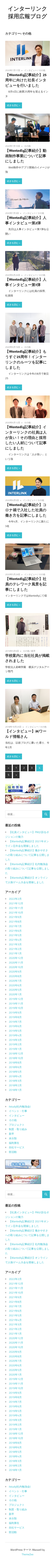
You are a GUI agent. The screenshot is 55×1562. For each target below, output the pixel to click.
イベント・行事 (18, 1111)
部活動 (13, 1152)
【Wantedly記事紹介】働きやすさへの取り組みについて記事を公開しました (27, 854)
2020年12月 (16, 958)
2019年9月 (15, 1013)
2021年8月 (15, 922)
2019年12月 (16, 999)
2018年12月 (16, 1054)
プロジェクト (16, 1125)
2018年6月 (15, 1067)
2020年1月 (15, 994)
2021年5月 (15, 935)
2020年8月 (15, 976)
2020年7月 (15, 981)
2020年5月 (15, 990)
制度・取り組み (18, 1129)
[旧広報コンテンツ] (23, 803)
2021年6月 (15, 931)
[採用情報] (23, 792)
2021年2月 (15, 949)
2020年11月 (16, 963)
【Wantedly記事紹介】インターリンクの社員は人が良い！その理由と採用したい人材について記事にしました (26, 437)
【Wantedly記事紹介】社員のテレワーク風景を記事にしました (25, 584)
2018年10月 (16, 1058)
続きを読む (12, 105)
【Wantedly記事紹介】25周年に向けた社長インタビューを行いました (26, 80)
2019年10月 (16, 1008)
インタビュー (30, 70)
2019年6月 (15, 1026)
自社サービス (16, 1147)
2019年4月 (15, 1035)
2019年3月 (15, 1040)
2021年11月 (16, 908)
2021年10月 (16, 913)
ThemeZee (27, 1554)
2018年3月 (15, 1081)
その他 (42, 70)
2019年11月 (16, 1004)
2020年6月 (15, 985)
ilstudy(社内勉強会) (19, 1107)
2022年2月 (15, 899)
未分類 (13, 1138)
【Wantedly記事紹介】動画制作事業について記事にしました (25, 155)
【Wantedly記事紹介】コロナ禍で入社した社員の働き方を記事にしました (26, 510)
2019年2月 (15, 1044)
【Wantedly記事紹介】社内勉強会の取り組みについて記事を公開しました (27, 868)
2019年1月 (15, 1049)
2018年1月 (15, 1090)
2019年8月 (15, 1017)
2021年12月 (16, 903)
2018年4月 (15, 1076)
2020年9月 (15, 972)
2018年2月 (15, 1085)
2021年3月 (15, 944)
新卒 (33, 651)
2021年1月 (15, 953)
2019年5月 (15, 1031)
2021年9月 (15, 917)
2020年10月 (16, 967)
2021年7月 (15, 926)
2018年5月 (15, 1072)
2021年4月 (15, 940)
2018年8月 (15, 1063)
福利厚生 (14, 1143)
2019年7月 (15, 1022)
